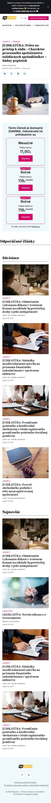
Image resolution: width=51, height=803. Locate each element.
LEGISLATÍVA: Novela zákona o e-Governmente (24, 616)
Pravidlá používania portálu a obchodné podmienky (26, 785)
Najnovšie (7, 25)
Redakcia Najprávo (11, 621)
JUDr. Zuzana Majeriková (13, 498)
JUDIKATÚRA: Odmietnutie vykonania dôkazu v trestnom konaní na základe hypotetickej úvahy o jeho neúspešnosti (23, 307)
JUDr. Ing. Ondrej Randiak (13, 315)
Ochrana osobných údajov (25, 782)
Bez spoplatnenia (23, 25)
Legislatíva (7, 611)
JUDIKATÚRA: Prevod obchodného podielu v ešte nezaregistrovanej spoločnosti (17, 490)
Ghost (29, 794)
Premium (16, 41)
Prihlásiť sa (35, 227)
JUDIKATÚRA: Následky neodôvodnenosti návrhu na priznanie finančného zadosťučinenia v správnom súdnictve (21, 367)
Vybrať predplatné (38, 18)
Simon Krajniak (9, 65)
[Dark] (22, 18)
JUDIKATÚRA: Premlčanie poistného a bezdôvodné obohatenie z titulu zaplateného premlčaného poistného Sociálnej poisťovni (24, 429)
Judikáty (6, 41)
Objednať (25, 158)
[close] (48, 7)
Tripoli (35, 794)
